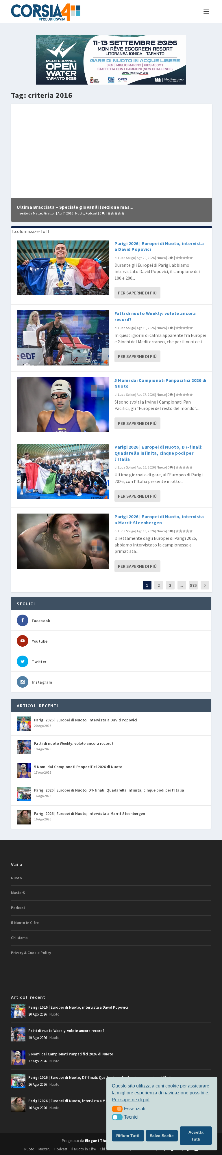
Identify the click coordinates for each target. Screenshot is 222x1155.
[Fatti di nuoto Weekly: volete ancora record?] (63, 337)
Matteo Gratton (44, 213)
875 (193, 585)
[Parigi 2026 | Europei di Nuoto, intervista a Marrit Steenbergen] (63, 541)
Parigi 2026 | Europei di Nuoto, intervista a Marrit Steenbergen (159, 519)
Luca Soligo (126, 257)
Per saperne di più (137, 293)
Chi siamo (19, 937)
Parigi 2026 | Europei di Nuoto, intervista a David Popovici (85, 720)
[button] (117, 1109)
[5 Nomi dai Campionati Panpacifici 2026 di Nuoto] (63, 404)
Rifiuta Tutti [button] (127, 1135)
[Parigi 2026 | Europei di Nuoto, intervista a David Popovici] (63, 267)
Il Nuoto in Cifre (25, 922)
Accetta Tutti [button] (196, 1135)
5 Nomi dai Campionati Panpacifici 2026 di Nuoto (78, 766)
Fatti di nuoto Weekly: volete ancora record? (73, 743)
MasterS (18, 892)
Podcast (91, 213)
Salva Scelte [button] (162, 1135)
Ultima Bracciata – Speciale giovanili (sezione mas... (75, 207)
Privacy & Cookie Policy (31, 952)
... (181, 585)
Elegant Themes (100, 1140)
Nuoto (79, 213)
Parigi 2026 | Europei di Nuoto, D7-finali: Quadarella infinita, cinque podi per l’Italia (158, 453)
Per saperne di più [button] (130, 1099)
